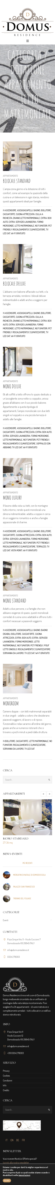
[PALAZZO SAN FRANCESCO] (6, 886)
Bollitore (46, 210)
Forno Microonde (40, 435)
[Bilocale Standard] (17, 156)
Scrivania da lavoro (13, 653)
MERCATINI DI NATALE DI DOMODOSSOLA (29, 875)
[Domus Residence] (27, 21)
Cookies (6, 1075)
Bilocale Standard (17, 180)
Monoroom (11, 703)
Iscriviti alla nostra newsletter (16, 1162)
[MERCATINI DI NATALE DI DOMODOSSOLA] (6, 874)
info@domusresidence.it (18, 950)
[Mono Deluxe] (17, 361)
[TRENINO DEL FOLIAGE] (6, 898)
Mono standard (14, 600)
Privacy (6, 1070)
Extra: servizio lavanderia (22, 221)
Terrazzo (41, 546)
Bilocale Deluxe (14, 283)
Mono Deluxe (12, 386)
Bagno (37, 210)
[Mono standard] (17, 576)
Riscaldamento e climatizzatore (29, 229)
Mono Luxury (12, 497)
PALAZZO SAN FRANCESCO (24, 886)
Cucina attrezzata (25, 214)
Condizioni (7, 1080)
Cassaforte (9, 214)
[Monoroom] (17, 678)
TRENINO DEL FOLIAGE (22, 898)
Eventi (5, 920)
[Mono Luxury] (17, 473)
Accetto (7, 1180)
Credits (6, 1090)
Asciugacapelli (25, 210)
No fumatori (41, 225)
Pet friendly (43, 439)
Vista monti (16, 550)
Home (16, 127)
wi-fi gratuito (18, 233)
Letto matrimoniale (24, 225)
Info (4, 1085)
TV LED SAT (17, 447)
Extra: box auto (43, 432)
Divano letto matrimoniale (26, 218)
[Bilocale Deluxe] (17, 259)
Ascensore (10, 210)
